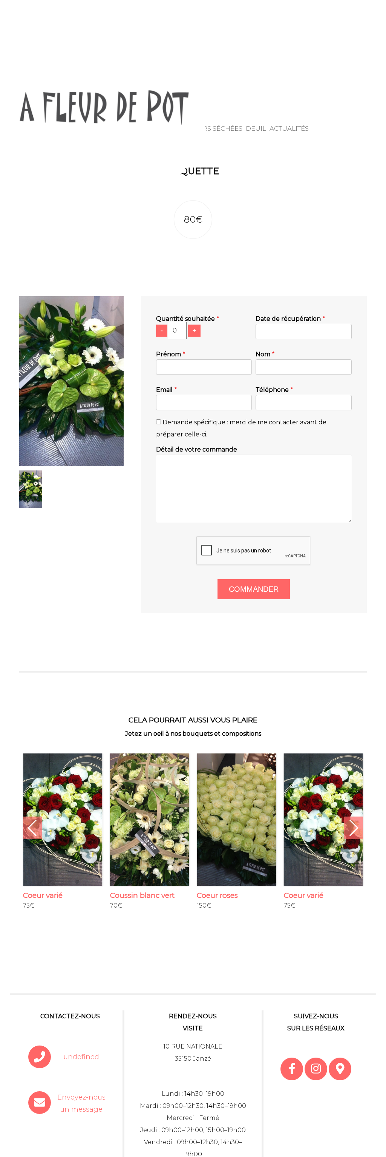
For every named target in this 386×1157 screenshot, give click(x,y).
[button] (32, 828)
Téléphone (272, 390)
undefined (81, 1057)
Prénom (168, 354)
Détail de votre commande (196, 450)
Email (164, 390)
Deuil (256, 128)
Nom (263, 354)
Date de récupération (288, 319)
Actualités (289, 128)
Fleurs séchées (213, 128)
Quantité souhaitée (185, 319)
